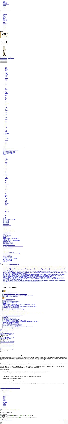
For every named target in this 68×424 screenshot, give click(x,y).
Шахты (57, 280)
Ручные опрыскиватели (7, 251)
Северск (53, 277)
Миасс (38, 272)
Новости (4, 8)
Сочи (28, 278)
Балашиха (50, 265)
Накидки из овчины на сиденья (8, 153)
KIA (5, 182)
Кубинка (50, 271)
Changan (6, 72)
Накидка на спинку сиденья (8, 242)
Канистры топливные (6, 239)
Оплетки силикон (6, 224)
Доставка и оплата (6, 4)
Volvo (6, 134)
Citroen (6, 76)
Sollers (6, 124)
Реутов (12, 277)
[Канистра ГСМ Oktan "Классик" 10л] (34, 345)
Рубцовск (21, 277)
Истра (26, 269)
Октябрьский (34, 275)
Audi (5, 65)
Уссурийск (15, 280)
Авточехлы (5, 14)
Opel (5, 115)
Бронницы (19, 266)
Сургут (55, 278)
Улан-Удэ (7, 280)
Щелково (64, 280)
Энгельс (22, 281)
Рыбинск (24, 277)
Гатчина (17, 267)
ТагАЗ (6, 215)
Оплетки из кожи (6, 220)
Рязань (27, 277)
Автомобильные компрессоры (8, 228)
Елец (56, 268)
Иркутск (23, 269)
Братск (15, 266)
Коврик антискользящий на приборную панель (11, 240)
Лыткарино (14, 272)
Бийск (8, 266)
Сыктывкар (62, 278)
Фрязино (20, 280)
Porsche (6, 196)
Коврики (4, 16)
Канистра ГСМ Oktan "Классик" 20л (7, 342)
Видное (29, 266)
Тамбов (7, 279)
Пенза (61, 275)
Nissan (6, 112)
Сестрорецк (5, 278)
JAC (5, 97)
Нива (6, 142)
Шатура (54, 280)
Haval (6, 91)
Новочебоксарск (57, 274)
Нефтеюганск (24, 273)
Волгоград (47, 266)
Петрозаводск (16, 276)
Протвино (40, 276)
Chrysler (6, 75)
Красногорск (28, 271)
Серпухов (62, 277)
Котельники (24, 271)
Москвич (6, 140)
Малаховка (39, 281)
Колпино (17, 270)
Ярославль (35, 281)
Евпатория (43, 268)
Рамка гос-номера (6, 250)
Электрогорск (5, 281)
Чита (52, 280)
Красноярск (42, 271)
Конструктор (5, 20)
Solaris (6, 123)
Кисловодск (5, 270)
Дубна (40, 268)
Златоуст (8, 269)
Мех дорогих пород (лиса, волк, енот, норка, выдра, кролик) (13, 147)
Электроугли (15, 281)
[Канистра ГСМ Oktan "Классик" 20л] (34, 341)
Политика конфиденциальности (6, 420)
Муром (48, 272)
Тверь (10, 279)
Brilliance (6, 69)
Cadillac (6, 162)
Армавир (28, 265)
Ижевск (19, 269)
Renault (6, 119)
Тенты (4, 18)
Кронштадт (47, 271)
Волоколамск (63, 266)
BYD (6, 70)
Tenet (6, 130)
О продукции (5, 2)
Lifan (5, 105)
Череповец (43, 280)
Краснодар (33, 271)
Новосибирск (51, 274)
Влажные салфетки (6, 236)
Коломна (14, 270)
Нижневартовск (6, 274)
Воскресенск (8, 267)
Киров (64, 269)
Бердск (62, 265)
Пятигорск (5, 277)
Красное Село (37, 271)
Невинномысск (14, 273)
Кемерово (59, 269)
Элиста (19, 281)
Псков (43, 276)
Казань (33, 269)
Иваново (12, 269)
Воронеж (4, 267)
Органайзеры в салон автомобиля (9, 245)
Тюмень (4, 280)
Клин (8, 270)
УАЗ (5, 145)
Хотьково (31, 280)
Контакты (4, 28)
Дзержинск (12, 268)
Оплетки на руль (6, 244)
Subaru (6, 126)
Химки (27, 280)
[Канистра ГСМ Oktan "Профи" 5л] (34, 333)
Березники (5, 266)
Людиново (22, 272)
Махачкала (35, 272)
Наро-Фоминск (5, 273)
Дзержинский (17, 268)
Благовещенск (11, 266)
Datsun (6, 79)
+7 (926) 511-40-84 (11, 58)
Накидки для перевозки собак (8, 243)
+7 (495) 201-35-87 (3, 58)
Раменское (9, 277)
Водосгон (4, 237)
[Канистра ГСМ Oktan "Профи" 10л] (34, 337)
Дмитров (27, 268)
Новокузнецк (28, 274)
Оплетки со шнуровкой (7, 225)
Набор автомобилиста (7, 241)
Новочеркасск (62, 274)
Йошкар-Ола (29, 269)
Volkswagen (7, 133)
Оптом (4, 27)
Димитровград (22, 268)
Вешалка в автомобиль (7, 235)
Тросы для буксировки (7, 255)
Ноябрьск (23, 275)
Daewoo (6, 78)
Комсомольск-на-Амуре (7, 271)
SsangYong (6, 125)
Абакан (6, 265)
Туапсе (18, 279)
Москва (11, 264)
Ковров (10, 270)
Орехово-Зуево (48, 275)
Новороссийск (46, 274)
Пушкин (46, 276)
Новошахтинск (5, 275)
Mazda (6, 107)
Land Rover (7, 103)
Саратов (39, 277)
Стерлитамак (48, 278)
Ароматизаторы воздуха (7, 233)
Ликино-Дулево (63, 271)
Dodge (6, 169)
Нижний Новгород (17, 274)
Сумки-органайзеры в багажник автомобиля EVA (12, 253)
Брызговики (5, 234)
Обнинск (26, 275)
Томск (16, 279)
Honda (6, 92)
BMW (6, 68)
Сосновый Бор (24, 278)
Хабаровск (24, 280)
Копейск (13, 271)
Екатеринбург (52, 268)
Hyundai (6, 93)
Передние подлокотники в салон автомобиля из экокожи (13, 246)
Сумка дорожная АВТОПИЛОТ (8, 252)
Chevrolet (6, 74)
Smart (6, 202)
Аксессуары (5, 19)
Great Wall (6, 89)
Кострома (20, 271)
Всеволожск (13, 267)
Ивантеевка (16, 269)
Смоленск (14, 278)
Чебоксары (35, 280)
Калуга (41, 269)
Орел (41, 275)
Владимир (43, 266)
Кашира (55, 269)
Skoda (6, 201)
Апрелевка (21, 265)
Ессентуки (59, 268)
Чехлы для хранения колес (7, 256)
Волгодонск (51, 266)
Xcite (5, 136)
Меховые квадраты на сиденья (8, 148)
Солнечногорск (19, 278)
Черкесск (47, 280)
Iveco (6, 95)
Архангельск (34, 265)
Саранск (36, 277)
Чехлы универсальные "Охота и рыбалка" (10, 258)
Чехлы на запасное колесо (7, 257)
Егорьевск (47, 268)
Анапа (14, 265)
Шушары (60, 280)
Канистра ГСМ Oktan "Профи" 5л (6, 334)
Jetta (5, 99)
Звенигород (5, 269)
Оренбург (43, 275)
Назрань (62, 272)
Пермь (9, 276)
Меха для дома (5, 149)
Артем (31, 265)
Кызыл (59, 271)
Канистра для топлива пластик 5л (6, 330)
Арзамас (24, 265)
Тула (21, 279)
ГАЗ (5, 213)
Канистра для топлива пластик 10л (6, 349)
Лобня (7, 272)
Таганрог (4, 279)
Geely (6, 88)
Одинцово (30, 275)
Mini (5, 109)
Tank (5, 129)
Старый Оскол (43, 278)
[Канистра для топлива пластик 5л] (34, 329)
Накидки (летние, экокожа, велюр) (9, 151)
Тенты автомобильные (7, 254)
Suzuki (6, 127)
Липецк (4, 272)
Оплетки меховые (6, 223)
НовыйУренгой (11, 275)
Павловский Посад (56, 275)
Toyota (6, 131)
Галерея (4, 1)
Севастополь (43, 277)
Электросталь (10, 281)
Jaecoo (6, 98)
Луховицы (10, 272)
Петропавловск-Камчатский (24, 276)
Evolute (6, 82)
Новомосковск (41, 274)
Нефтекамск (19, 273)
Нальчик (65, 272)
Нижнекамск (11, 274)
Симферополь (9, 278)
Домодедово (36, 268)
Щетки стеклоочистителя (7, 259)
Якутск (32, 281)
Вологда (59, 266)
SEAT (6, 121)
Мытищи (51, 272)
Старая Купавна (37, 278)
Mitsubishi (6, 110)
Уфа (18, 280)
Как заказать (5, 3)
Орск (52, 275)
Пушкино (50, 276)
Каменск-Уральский (46, 269)
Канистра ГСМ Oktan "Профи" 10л (6, 338)
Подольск (31, 276)
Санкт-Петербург (15, 264)
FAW (5, 84)
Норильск (19, 275)
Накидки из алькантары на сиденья (9, 152)
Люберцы (18, 272)
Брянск (4, 265)
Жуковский (63, 268)
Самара (33, 277)
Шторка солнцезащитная (7, 260)
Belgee (6, 67)
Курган (53, 271)
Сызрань (58, 278)
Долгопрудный (31, 268)
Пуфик (4, 249)
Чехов (50, 280)
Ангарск (17, 265)
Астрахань (39, 265)
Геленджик (5, 268)
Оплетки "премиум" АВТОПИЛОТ (9, 219)
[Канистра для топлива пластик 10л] (34, 348)
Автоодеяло (5, 229)
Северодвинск (49, 277)
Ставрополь (32, 278)
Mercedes (6, 108)
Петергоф (12, 276)
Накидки (4, 15)
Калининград (37, 269)
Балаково (46, 265)
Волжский (56, 266)
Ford (5, 86)
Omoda (6, 114)
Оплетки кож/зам (6, 221)
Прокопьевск (35, 276)
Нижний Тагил (23, 274)
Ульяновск (11, 280)
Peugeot (6, 117)
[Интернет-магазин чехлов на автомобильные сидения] (34, 48)
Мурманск (45, 272)
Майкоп (31, 272)
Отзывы (4, 6)
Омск (38, 275)
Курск (56, 271)
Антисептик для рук (6, 232)
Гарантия (4, 5)
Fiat (5, 85)
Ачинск (42, 265)
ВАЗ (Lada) (7, 138)
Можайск (41, 272)
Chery (6, 73)
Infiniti (6, 180)
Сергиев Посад (58, 277)
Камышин (52, 269)
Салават (30, 277)
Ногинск (15, 275)
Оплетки (4, 17)
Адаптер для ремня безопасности (9, 230)
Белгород (59, 265)
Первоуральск (5, 276)
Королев (16, 271)
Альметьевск (10, 265)
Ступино (52, 278)
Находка (10, 273)
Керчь (62, 269)
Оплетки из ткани (6, 222)
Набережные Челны (57, 272)
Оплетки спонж (5, 226)
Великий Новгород (24, 266)
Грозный (8, 268)
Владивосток (33, 266)
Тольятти (13, 279)
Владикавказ (38, 266)
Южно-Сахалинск (27, 281)
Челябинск (39, 280)
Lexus (6, 104)
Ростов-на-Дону (16, 277)
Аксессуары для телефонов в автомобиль (10, 231)
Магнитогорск (27, 272)
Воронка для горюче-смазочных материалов (11, 238)
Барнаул (53, 265)
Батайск (56, 265)
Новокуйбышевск (34, 274)
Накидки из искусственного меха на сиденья (11, 150)
